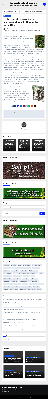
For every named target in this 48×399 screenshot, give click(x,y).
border (19, 265)
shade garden (7, 286)
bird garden (13, 265)
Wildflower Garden (10, 355)
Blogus (28, 397)
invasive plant (25, 278)
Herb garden (17, 278)
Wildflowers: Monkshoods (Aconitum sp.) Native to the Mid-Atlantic (19, 319)
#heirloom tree (26, 30)
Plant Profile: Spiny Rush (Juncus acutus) (13, 302)
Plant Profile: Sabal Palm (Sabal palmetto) (13, 322)
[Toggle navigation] (3, 4)
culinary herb (7, 270)
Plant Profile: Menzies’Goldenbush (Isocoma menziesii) (16, 316)
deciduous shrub (15, 270)
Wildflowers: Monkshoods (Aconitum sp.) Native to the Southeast (18, 306)
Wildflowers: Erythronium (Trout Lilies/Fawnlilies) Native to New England (20, 325)
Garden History (7, 15)
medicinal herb (7, 281)
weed (30, 286)
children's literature (36, 265)
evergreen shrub (25, 273)
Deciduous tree (24, 270)
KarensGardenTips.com (23, 3)
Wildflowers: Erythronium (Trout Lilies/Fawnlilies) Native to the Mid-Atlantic (21, 312)
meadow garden (33, 278)
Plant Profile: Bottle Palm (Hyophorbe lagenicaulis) (15, 329)
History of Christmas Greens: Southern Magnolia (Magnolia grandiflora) (21, 22)
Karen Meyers (24, 145)
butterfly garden (26, 265)
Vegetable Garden (15, 286)
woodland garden (31, 289)
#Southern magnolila (8, 32)
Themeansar (34, 397)
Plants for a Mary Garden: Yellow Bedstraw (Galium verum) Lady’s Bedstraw (38, 143)
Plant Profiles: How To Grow (33, 357)
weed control (36, 286)
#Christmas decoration (10, 30)
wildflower (6, 289)
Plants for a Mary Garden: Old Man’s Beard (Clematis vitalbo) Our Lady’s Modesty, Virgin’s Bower (24, 140)
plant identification (34, 281)
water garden (24, 286)
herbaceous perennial (8, 278)
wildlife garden (23, 289)
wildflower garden (14, 289)
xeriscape (39, 289)
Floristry (41, 273)
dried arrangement (33, 270)
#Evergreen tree (19, 30)
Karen (8, 28)
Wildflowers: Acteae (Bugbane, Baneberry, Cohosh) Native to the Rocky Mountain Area (24, 299)
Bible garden (6, 265)
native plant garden (24, 281)
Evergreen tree (34, 273)
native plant (14, 281)
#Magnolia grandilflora (35, 30)
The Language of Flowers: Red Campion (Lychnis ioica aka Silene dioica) (9, 143)
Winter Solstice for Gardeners (13, 113)
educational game (7, 273)
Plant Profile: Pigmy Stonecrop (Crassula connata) (15, 309)
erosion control (17, 273)
